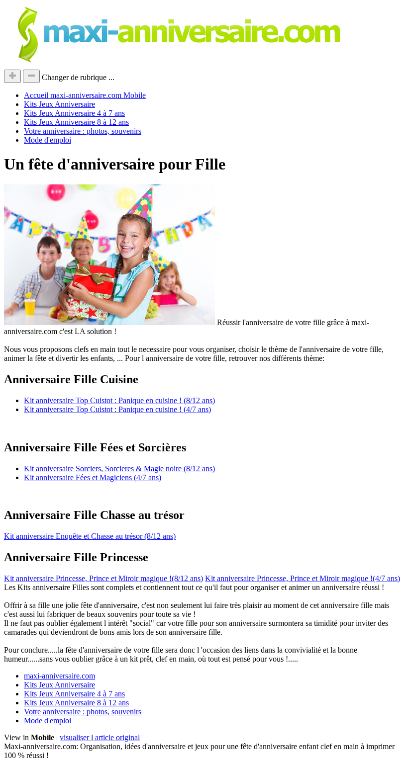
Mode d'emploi (47, 140)
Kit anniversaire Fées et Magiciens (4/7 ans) (92, 477)
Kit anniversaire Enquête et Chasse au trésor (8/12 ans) (90, 536)
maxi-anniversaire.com (59, 676)
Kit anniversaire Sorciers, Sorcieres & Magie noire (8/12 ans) (119, 468)
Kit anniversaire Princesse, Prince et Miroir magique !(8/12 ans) (103, 578)
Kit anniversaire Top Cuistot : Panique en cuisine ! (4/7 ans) (117, 409)
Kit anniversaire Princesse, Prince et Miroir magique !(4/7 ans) (302, 578)
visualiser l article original (100, 737)
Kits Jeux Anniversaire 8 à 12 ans (76, 122)
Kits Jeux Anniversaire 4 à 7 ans (74, 113)
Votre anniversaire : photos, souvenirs (82, 131)
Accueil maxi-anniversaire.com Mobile (85, 95)
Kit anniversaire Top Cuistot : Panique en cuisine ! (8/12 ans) (119, 400)
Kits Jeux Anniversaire (59, 104)
